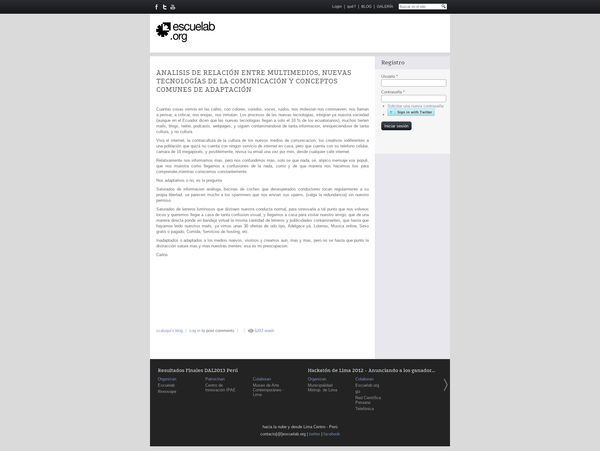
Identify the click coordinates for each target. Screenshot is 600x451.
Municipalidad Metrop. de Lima (322, 387)
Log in (194, 330)
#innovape (167, 391)
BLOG (366, 6)
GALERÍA (385, 6)
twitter (314, 434)
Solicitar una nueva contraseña (415, 106)
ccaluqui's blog (169, 330)
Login (337, 6)
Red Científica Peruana (368, 400)
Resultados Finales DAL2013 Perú (198, 371)
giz (358, 391)
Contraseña (393, 92)
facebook (331, 434)
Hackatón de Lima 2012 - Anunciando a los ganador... (371, 371)
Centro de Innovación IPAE (220, 387)
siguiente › (446, 384)
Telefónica (364, 408)
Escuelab (166, 385)
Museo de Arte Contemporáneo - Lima (268, 390)
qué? (351, 6)
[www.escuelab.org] (185, 40)
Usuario (389, 76)
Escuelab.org (367, 385)
